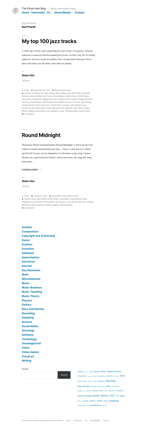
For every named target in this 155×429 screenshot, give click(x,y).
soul (47, 111)
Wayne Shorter (84, 111)
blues (69, 93)
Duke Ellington (36, 102)
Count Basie (37, 99)
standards (54, 111)
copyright (90, 376)
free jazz (68, 102)
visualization (95, 405)
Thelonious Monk (71, 111)
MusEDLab (120, 391)
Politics (26, 304)
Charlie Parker (71, 96)
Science (27, 321)
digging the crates (50, 99)
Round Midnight (41, 135)
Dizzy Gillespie (72, 99)
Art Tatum (45, 93)
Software (27, 334)
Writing (26, 360)
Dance (26, 240)
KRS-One (82, 202)
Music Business (32, 287)
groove (90, 381)
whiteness (104, 405)
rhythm (100, 401)
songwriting (81, 405)
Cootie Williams (76, 199)
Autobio (27, 227)
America (27, 93)
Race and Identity (33, 309)
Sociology (28, 330)
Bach (91, 372)
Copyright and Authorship (38, 235)
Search (25, 368)
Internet (27, 265)
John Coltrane (75, 105)
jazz (48, 105)
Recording (28, 313)
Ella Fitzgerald (48, 102)
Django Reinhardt (85, 99)
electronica (109, 376)
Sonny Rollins (40, 111)
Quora (79, 401)
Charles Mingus (59, 96)
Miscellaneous (31, 278)
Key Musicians (60, 90)
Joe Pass (65, 105)
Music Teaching (32, 291)
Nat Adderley (67, 108)
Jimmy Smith (56, 105)
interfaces (94, 386)
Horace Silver (40, 105)
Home (25, 12)
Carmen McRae (36, 96)
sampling (48, 205)
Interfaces (28, 261)
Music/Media (62, 12)
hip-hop (58, 202)
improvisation (84, 386)
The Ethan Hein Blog (34, 8)
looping (80, 391)
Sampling (28, 317)
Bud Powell (76, 93)
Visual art (28, 356)
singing (31, 111)
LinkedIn (90, 202)
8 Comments (29, 208)
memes (89, 391)
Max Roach (35, 108)
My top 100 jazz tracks (49, 41)
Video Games (30, 352)
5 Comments (29, 114)
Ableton (81, 371)
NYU (112, 395)
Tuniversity (38, 12)
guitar (95, 381)
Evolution (28, 248)
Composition (57, 196)
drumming (26, 102)
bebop (52, 93)
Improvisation (68, 196)
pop (122, 395)
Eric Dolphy (59, 102)
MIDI (105, 391)
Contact (80, 12)
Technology (29, 339)
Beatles (97, 371)
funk (122, 375)
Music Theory (30, 296)
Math (25, 274)
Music (69, 90)
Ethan (26, 90)
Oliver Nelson (78, 108)
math (84, 391)
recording (85, 401)
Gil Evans (76, 102)
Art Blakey (36, 93)
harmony (101, 381)
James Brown (101, 386)
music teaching (85, 395)
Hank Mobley (86, 102)
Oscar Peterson (38, 205)
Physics (27, 300)
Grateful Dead (82, 381)
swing (61, 111)
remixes (92, 401)
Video (25, 347)
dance (95, 376)
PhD (117, 396)
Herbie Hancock (28, 105)
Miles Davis (56, 108)
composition (26, 99)
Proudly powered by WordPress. (51, 420)
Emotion (27, 244)
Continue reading (31, 169)
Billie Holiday (61, 93)
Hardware (28, 253)
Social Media (30, 326)
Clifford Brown (83, 96)
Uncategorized (31, 343)
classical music (114, 371)
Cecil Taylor (47, 96)
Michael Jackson (97, 391)
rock (106, 400)
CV (49, 12)
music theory (101, 395)
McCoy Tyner (46, 108)
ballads (27, 199)
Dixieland (61, 99)
